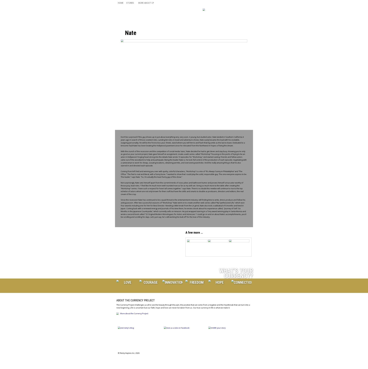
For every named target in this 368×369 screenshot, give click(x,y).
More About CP (146, 2)
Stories (130, 2)
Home (120, 2)
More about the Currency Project (134, 313)
